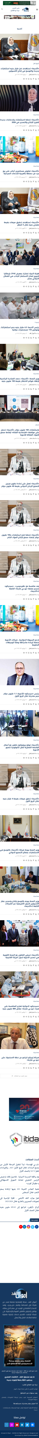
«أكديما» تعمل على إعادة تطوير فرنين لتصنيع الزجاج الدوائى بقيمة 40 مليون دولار (20, 481)
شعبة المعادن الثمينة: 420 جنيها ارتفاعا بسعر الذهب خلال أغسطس (19, 1187)
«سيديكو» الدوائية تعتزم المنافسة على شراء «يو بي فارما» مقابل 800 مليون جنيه (20, 1004)
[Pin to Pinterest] (33, 75)
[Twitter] (27, 1421)
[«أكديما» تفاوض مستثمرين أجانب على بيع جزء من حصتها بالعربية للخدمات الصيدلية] (19, 145)
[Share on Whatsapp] (28, 75)
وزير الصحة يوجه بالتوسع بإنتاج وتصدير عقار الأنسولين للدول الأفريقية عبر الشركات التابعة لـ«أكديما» (20, 900)
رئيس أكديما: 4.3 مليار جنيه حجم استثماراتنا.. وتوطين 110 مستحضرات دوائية (19, 325)
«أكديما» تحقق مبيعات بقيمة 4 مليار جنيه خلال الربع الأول (21, 796)
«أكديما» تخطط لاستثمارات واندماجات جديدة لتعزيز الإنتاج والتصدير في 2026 (19, 117)
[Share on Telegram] (26, 75)
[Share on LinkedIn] (31, 75)
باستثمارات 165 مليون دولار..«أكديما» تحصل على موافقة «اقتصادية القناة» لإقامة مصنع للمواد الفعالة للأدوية (19, 428)
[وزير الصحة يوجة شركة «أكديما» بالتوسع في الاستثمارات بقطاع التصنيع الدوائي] (19, 824)
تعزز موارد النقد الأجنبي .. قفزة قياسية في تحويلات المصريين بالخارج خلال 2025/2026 (19, 1196)
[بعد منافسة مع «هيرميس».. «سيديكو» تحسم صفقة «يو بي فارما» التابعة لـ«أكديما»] (19, 560)
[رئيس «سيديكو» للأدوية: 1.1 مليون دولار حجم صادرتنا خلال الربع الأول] (19, 668)
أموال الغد (32, 329)
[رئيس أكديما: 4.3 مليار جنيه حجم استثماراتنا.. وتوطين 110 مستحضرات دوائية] (19, 302)
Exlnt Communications (31, 1431)
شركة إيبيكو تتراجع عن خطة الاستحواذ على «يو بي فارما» (20, 1055)
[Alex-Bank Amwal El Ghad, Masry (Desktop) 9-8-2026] (19, 3)
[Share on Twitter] (36, 75)
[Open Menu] (37, 9)
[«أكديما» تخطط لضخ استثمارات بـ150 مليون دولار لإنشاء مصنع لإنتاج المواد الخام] (19, 509)
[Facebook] (32, 1421)
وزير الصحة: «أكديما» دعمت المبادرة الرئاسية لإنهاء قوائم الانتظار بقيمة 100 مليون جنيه (19, 376)
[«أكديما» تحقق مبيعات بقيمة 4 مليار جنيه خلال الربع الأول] (19, 773)
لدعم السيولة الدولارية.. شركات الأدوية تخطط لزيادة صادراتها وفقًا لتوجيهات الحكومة (22, 638)
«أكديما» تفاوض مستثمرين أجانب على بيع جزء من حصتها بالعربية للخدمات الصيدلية (21, 168)
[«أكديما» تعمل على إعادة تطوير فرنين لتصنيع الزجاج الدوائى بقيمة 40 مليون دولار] (19, 458)
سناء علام (32, 434)
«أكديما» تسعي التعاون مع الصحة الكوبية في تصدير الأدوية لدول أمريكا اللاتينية (21, 952)
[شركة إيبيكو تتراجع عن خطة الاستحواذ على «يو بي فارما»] (19, 1032)
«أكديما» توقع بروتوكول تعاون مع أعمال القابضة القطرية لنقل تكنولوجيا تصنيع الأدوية (21, 743)
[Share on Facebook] (38, 75)
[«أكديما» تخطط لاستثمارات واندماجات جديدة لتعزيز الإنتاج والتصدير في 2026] (19, 94)
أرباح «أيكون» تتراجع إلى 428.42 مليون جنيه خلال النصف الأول (19, 1205)
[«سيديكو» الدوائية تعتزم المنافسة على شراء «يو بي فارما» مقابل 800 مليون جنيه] (19, 981)
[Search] (2, 9)
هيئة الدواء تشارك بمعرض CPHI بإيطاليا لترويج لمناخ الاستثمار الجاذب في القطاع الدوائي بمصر (21, 272)
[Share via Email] (24, 75)
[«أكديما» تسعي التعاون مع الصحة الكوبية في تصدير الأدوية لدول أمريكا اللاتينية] (19, 929)
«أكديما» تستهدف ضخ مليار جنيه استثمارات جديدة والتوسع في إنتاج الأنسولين (20, 66)
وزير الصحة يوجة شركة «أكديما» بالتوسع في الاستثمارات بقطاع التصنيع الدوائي (19, 847)
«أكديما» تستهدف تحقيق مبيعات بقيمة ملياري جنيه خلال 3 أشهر (21, 220)
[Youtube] (17, 1421)
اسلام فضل (32, 71)
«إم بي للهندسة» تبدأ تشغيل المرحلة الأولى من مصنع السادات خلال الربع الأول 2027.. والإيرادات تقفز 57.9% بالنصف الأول (19, 1164)
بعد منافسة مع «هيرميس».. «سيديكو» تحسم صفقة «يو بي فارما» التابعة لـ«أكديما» (22, 585)
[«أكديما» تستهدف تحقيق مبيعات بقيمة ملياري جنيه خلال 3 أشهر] (19, 197)
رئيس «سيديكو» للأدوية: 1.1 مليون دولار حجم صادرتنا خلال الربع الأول (21, 691)
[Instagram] (12, 1421)
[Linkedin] (22, 1421)
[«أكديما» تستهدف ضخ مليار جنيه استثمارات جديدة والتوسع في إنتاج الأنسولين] (19, 43)
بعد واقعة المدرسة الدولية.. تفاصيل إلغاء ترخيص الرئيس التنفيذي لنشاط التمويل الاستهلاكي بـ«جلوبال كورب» (19, 1176)
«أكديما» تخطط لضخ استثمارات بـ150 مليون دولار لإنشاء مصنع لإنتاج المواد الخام (20, 532)
